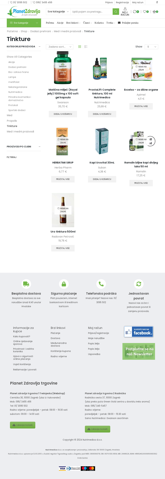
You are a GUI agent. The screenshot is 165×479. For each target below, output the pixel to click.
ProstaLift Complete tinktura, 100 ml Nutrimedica (102, 93)
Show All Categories (19, 57)
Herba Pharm (63, 167)
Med (9, 115)
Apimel (141, 95)
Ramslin (141, 171)
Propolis (12, 121)
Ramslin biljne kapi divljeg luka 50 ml (141, 164)
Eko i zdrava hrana (18, 72)
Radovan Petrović (63, 236)
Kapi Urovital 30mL (102, 162)
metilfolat (13, 82)
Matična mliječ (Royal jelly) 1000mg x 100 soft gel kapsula (62, 93)
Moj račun (137, 2)
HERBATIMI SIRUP (62, 162)
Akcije (60, 22)
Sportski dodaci (16, 110)
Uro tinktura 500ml (63, 231)
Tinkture (12, 126)
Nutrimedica (102, 102)
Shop (24, 31)
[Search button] (116, 11)
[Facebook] (157, 2)
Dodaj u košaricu (63, 114)
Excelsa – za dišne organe (141, 90)
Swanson (63, 102)
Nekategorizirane (17, 87)
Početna (50, 22)
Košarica (99, 22)
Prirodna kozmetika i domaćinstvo (19, 98)
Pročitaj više (141, 106)
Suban (102, 167)
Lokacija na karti (24, 425)
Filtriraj (11, 157)
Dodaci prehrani (40, 31)
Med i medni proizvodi (67, 31)
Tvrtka (109, 22)
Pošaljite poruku (129, 22)
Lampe (12, 77)
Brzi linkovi (72, 22)
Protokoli (13, 105)
